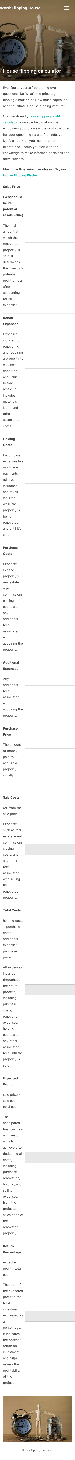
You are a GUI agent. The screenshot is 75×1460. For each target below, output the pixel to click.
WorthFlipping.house (20, 8)
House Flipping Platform (21, 175)
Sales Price (11, 187)
